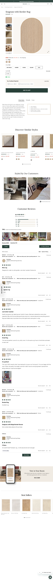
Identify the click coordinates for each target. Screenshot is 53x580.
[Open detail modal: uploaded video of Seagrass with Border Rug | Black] (39, 188)
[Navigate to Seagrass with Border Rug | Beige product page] (23, 141)
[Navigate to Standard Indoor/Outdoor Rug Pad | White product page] (8, 141)
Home (2, 7)
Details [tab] (28, 100)
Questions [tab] (13, 243)
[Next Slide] (50, 236)
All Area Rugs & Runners (8, 7)
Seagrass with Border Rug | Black (13, 331)
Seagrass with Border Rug (18, 7)
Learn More (46, 81)
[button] (9, 14)
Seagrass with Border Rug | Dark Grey (14, 261)
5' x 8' (8, 73)
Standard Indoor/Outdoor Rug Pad (7, 152)
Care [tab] (33, 100)
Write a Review (46, 247)
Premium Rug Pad (34, 153)
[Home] (26, 4)
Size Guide (48, 70)
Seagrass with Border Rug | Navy (13, 355)
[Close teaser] (4, 283)
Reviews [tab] (5, 243)
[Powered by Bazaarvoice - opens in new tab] (45, 202)
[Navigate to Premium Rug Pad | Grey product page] (38, 141)
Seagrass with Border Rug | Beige (13, 283)
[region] (26, 236)
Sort (40, 251)
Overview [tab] (21, 100)
